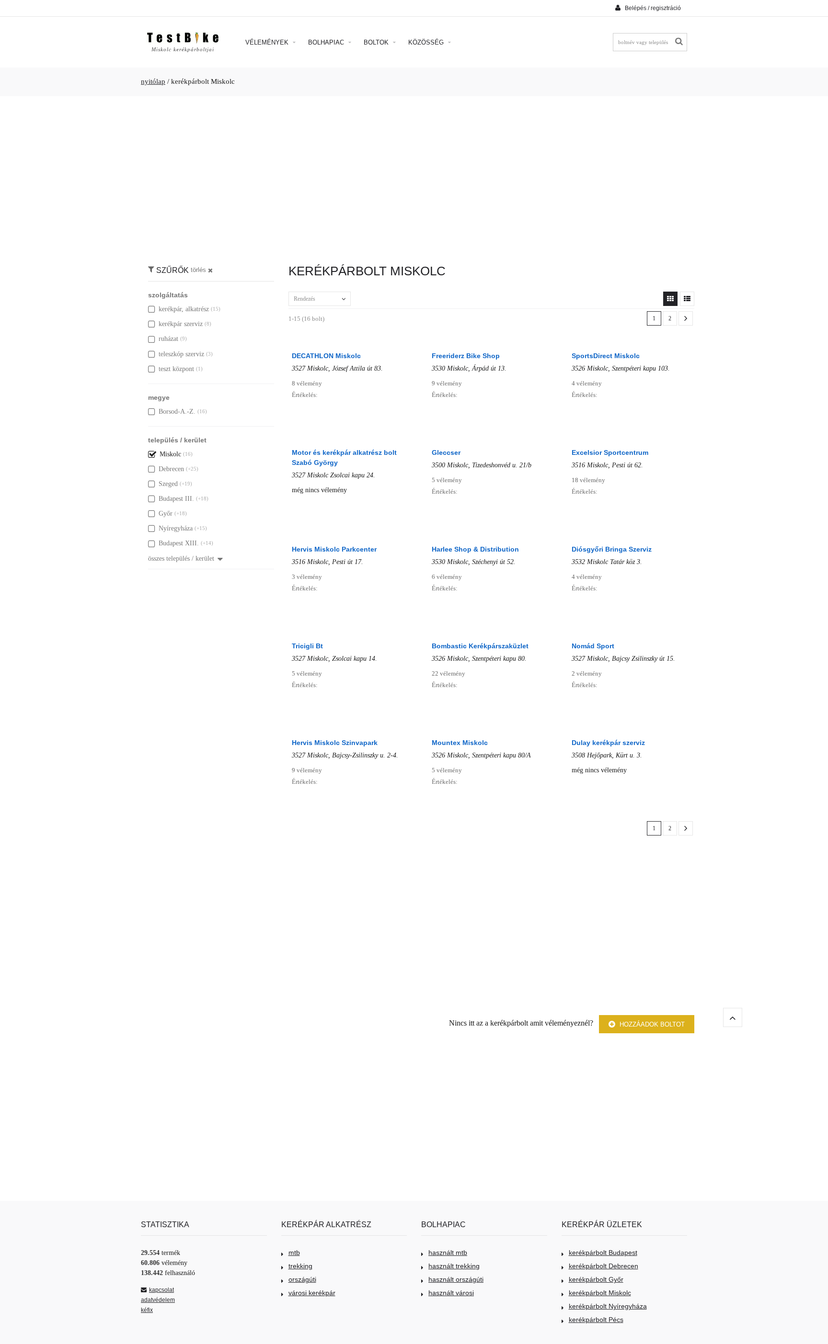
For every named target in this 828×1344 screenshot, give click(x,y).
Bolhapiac (327, 42)
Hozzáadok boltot (651, 1024)
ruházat (168, 338)
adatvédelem (158, 1300)
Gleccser (446, 452)
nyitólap (153, 81)
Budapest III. (176, 498)
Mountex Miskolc (460, 742)
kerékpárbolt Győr (596, 1279)
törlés (198, 270)
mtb (294, 1252)
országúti (302, 1279)
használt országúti (455, 1279)
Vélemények (267, 42)
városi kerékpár (311, 1293)
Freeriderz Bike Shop (466, 356)
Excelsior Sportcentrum (610, 452)
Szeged (168, 483)
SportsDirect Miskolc (606, 356)
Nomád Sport (593, 646)
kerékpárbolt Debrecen (603, 1266)
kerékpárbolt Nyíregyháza (608, 1306)
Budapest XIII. (179, 543)
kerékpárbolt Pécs (596, 1319)
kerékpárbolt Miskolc (600, 1293)
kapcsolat (161, 1290)
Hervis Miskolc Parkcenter (334, 549)
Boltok (377, 42)
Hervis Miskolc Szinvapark (335, 742)
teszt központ (176, 369)
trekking (300, 1266)
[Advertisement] (414, 175)
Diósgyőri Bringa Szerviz (612, 549)
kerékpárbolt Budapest (603, 1252)
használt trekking (454, 1266)
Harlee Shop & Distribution (475, 549)
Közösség (427, 42)
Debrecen (171, 469)
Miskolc (170, 454)
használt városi (451, 1293)
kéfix (147, 1310)
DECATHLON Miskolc (326, 356)
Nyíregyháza (176, 528)
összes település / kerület (181, 558)
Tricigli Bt (307, 646)
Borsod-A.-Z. (177, 411)
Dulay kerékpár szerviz (608, 742)
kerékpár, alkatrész (184, 309)
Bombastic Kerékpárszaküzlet (480, 646)
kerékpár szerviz (181, 324)
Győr (165, 513)
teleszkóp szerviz (181, 354)
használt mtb (447, 1252)
